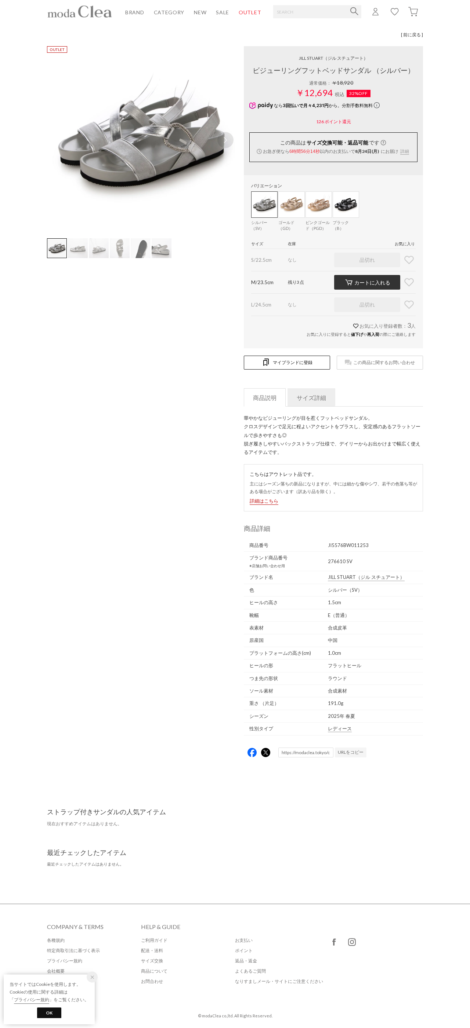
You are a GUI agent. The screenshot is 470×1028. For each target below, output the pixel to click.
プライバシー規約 (64, 960)
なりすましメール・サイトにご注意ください (279, 981)
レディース (340, 728)
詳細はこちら (264, 501)
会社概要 (56, 971)
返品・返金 (246, 960)
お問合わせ (152, 981)
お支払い (244, 940)
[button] (225, 140)
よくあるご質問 (250, 971)
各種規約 (56, 940)
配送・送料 (152, 950)
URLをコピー (351, 752)
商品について (154, 971)
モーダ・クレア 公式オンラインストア (79, 11)
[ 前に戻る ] (412, 34)
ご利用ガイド (154, 940)
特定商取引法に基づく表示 (73, 950)
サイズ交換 (152, 960)
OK (49, 1013)
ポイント (244, 950)
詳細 (404, 151)
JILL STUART (333, 58)
